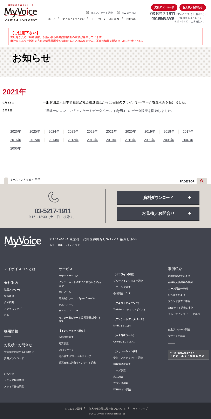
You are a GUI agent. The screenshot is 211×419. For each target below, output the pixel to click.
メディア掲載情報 (14, 380)
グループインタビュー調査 (128, 280)
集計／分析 (65, 292)
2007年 (187, 140)
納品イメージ (66, 304)
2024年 (54, 131)
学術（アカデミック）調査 (128, 357)
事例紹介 (175, 269)
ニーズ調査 (119, 370)
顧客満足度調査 (122, 364)
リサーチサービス (69, 275)
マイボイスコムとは (73, 19)
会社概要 (9, 302)
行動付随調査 (66, 337)
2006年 (15, 148)
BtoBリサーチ (66, 349)
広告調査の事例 (176, 295)
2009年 (149, 140)
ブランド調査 (120, 383)
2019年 (149, 131)
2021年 (111, 131)
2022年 (92, 131)
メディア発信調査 (14, 386)
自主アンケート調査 (102, 12)
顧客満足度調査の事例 (180, 282)
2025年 (34, 131)
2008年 (168, 140)
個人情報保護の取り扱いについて (107, 408)
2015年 (34, 140)
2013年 (73, 140)
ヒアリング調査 (122, 287)
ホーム (52, 19)
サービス (96, 19)
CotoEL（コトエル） (125, 341)
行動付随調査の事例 (179, 275)
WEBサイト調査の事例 (180, 307)
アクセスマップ (12, 308)
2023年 (73, 131)
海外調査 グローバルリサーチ (75, 356)
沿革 (6, 315)
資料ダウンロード (164, 7)
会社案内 (114, 19)
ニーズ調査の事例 (178, 288)
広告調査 (118, 376)
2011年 (111, 140)
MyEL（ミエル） (122, 325)
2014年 (54, 140)
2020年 (130, 131)
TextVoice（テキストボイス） (129, 309)
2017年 (188, 131)
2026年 (15, 131)
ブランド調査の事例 (179, 301)
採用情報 (131, 19)
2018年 (169, 131)
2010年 (130, 140)
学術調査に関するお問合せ (19, 352)
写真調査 (64, 343)
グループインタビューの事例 (184, 314)
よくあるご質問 (73, 408)
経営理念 (9, 296)
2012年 (92, 140)
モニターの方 (129, 12)
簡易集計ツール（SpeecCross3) (77, 298)
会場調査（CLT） (123, 293)
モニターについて (69, 311)
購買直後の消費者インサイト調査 (77, 362)
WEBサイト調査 (122, 389)
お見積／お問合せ (193, 7)
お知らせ (26, 179)
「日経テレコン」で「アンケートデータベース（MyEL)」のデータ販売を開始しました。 (108, 111)
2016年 (15, 140)
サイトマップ (140, 408)
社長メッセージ (12, 289)
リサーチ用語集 (176, 335)
